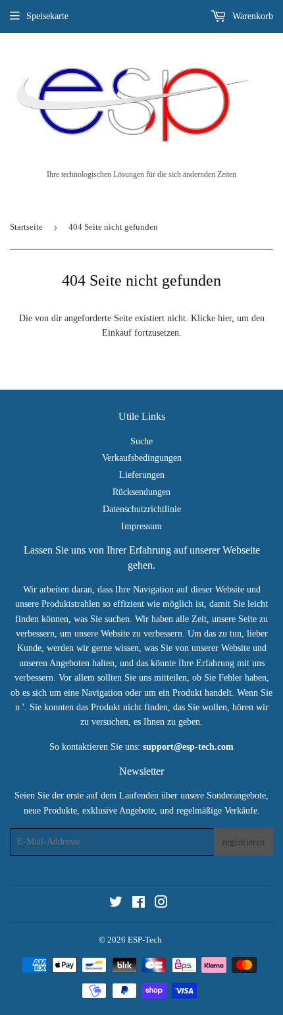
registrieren (243, 842)
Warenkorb (251, 16)
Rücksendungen (141, 492)
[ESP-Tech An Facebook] (138, 904)
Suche (141, 441)
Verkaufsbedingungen (142, 458)
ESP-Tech (145, 940)
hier (225, 318)
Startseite (26, 227)
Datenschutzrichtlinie (142, 509)
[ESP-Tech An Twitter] (115, 904)
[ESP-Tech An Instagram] (161, 904)
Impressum (141, 526)
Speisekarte (47, 16)
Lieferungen (142, 475)
